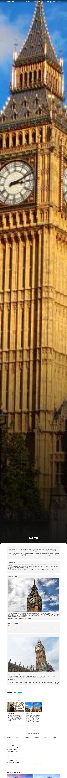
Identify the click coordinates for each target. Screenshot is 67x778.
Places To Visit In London (20, 630)
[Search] (51, 2)
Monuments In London (35, 721)
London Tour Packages (25, 618)
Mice (48, 1)
